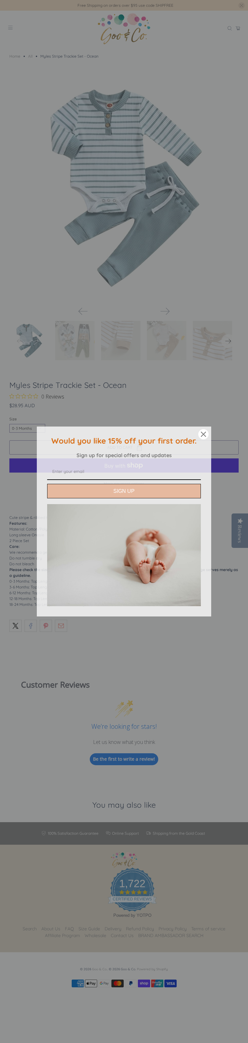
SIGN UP (124, 491)
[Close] (203, 434)
